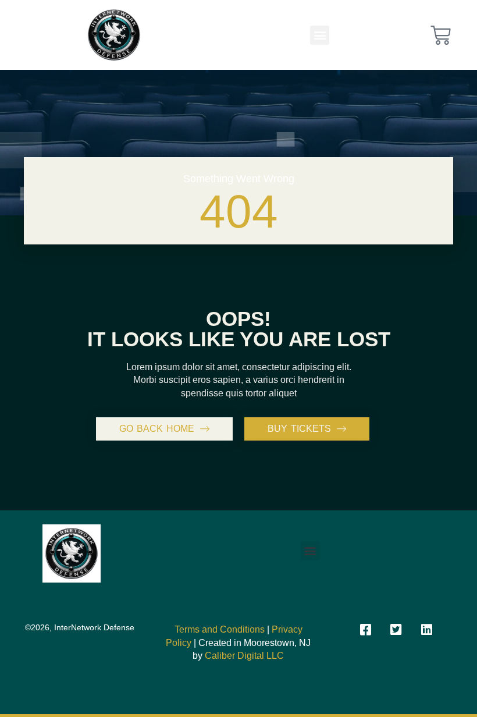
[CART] (440, 35)
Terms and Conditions (220, 629)
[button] (319, 35)
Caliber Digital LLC (244, 656)
